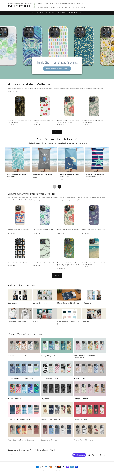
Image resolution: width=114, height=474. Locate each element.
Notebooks (86, 303)
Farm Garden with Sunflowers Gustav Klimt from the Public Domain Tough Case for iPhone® (68, 264)
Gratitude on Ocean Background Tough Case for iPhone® (93, 263)
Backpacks (12, 303)
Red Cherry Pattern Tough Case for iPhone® (43, 121)
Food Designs (79, 419)
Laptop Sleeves (39, 303)
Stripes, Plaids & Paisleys (18, 419)
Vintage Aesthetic (81, 399)
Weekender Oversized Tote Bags (68, 323)
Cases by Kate (15, 470)
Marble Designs (80, 378)
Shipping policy (58, 469)
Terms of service (49, 469)
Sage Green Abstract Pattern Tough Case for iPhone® (92, 121)
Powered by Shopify (22, 470)
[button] (51, 4)
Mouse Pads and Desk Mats (68, 303)
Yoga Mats (86, 322)
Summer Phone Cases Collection (21, 378)
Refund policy (40, 469)
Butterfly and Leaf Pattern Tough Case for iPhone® (93, 230)
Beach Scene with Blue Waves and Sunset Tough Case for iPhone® (18, 230)
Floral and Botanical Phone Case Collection (87, 357)
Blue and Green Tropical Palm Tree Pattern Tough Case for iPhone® (43, 230)
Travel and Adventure (49, 419)
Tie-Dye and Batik (15, 399)
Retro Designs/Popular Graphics (21, 440)
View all (57, 132)
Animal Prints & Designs (83, 440)
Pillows (35, 322)
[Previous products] (54, 187)
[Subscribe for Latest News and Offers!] (38, 455)
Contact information (69, 469)
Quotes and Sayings (49, 440)
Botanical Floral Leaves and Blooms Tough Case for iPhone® (68, 121)
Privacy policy (32, 469)
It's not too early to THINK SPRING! (57, 68)
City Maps (45, 399)
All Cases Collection (16, 355)
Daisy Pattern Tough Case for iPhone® (19, 262)
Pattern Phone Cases (49, 378)
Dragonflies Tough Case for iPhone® (43, 262)
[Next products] (59, 187)
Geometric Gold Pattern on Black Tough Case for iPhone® (19, 121)
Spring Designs (47, 355)
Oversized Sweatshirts (17, 322)
